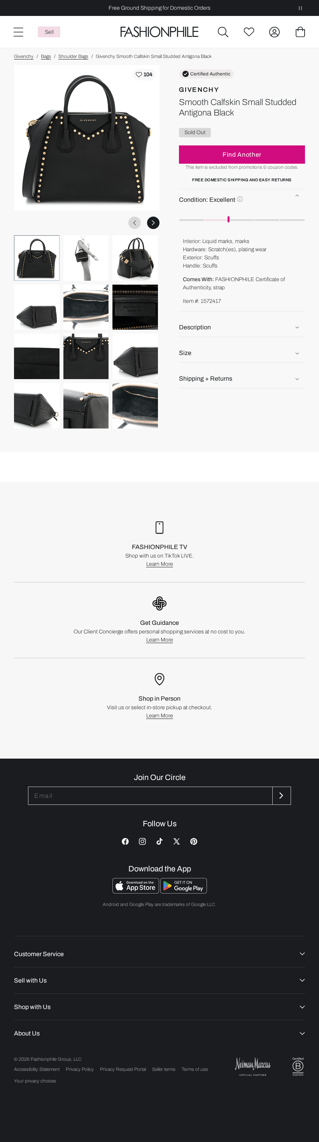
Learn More (159, 564)
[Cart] (300, 31)
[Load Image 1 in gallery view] (37, 258)
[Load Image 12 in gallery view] (135, 405)
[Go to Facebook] (125, 841)
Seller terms (163, 1069)
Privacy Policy (80, 1069)
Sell (49, 32)
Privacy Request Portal (123, 1069)
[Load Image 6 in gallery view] (135, 307)
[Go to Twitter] (176, 841)
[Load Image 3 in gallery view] (135, 258)
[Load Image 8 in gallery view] (86, 356)
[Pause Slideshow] (300, 8)
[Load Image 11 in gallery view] (86, 405)
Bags (46, 56)
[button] (223, 31)
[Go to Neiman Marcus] (253, 1067)
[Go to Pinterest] (193, 841)
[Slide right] (153, 223)
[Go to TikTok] (159, 841)
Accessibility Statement (37, 1069)
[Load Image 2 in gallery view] (86, 258)
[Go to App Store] (136, 891)
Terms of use (195, 1069)
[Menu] (17, 31)
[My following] (248, 31)
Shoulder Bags (73, 56)
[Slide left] (134, 223)
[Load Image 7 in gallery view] (37, 356)
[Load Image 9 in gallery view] (135, 356)
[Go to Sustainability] (298, 1067)
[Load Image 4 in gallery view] (37, 307)
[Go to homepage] (159, 32)
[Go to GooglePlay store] (183, 891)
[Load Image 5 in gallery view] (86, 307)
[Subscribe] (280, 796)
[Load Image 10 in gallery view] (37, 405)
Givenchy (23, 56)
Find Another (242, 154)
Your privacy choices (35, 1081)
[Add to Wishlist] (144, 74)
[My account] (274, 31)
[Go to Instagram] (142, 841)
